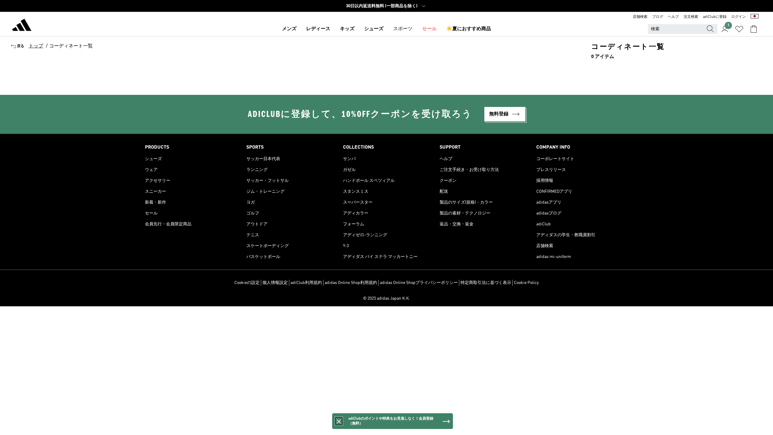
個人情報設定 (275, 283)
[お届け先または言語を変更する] (754, 17)
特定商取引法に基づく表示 (485, 283)
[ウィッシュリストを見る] (739, 29)
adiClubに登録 (714, 17)
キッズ (347, 29)
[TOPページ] (21, 26)
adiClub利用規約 (306, 283)
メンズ (289, 29)
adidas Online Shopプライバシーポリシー (419, 283)
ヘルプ (673, 17)
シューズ (373, 29)
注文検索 (691, 17)
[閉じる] (338, 421)
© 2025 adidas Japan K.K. (386, 298)
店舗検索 (640, 17)
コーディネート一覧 (71, 46)
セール (429, 29)
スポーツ (402, 29)
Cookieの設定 (247, 283)
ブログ (657, 17)
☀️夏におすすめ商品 (468, 29)
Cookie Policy (526, 283)
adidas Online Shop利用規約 (351, 283)
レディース (318, 29)
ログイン (738, 17)
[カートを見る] (753, 29)
